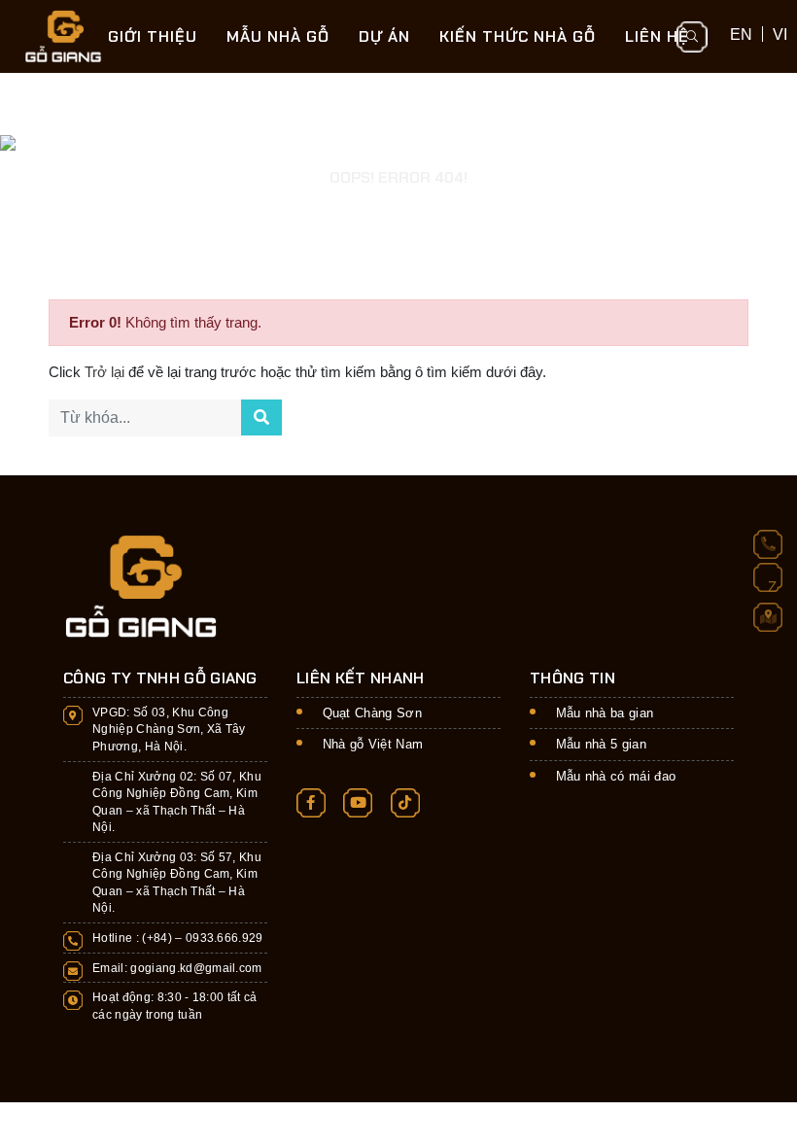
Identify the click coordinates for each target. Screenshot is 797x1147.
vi (780, 34)
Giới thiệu (152, 36)
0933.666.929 (224, 937)
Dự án (384, 36)
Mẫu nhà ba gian (605, 713)
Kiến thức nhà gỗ (517, 36)
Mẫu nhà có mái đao (616, 776)
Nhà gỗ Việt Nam (373, 744)
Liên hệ (657, 36)
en (741, 34)
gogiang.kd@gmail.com (196, 967)
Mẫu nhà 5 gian (601, 744)
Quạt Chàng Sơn (373, 713)
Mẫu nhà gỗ (277, 36)
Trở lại (106, 372)
